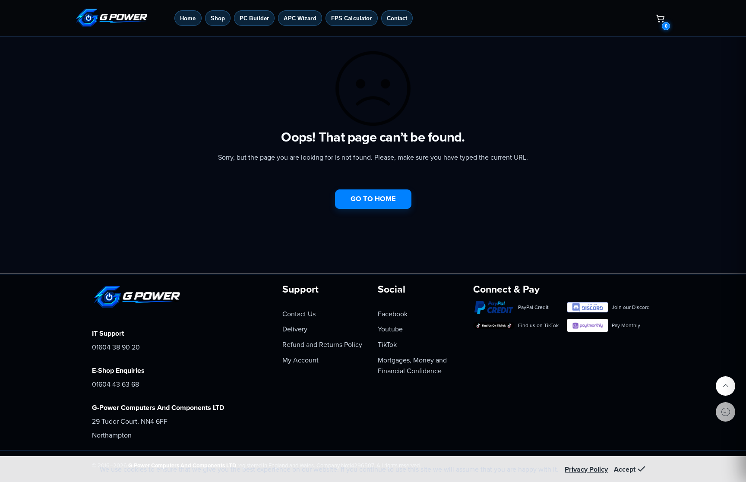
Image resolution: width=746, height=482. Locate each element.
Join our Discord (631, 307)
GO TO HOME (373, 199)
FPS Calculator (351, 18)
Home (188, 18)
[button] (660, 18)
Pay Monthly (626, 325)
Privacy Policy (586, 469)
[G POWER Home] (121, 18)
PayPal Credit (533, 307)
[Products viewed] (725, 412)
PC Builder (254, 18)
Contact (397, 18)
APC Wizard (300, 18)
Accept (624, 469)
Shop (218, 18)
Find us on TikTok (538, 325)
